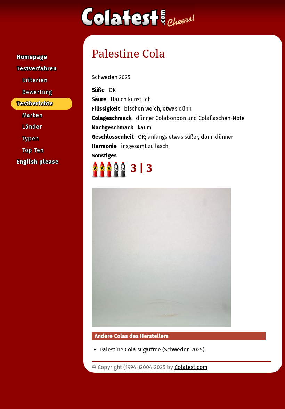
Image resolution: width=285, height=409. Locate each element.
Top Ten (33, 150)
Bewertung (37, 92)
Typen (30, 138)
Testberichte (35, 103)
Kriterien (35, 80)
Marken (32, 115)
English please (38, 161)
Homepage (32, 57)
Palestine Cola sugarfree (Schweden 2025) (152, 349)
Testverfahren (37, 68)
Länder (32, 126)
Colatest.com (190, 367)
